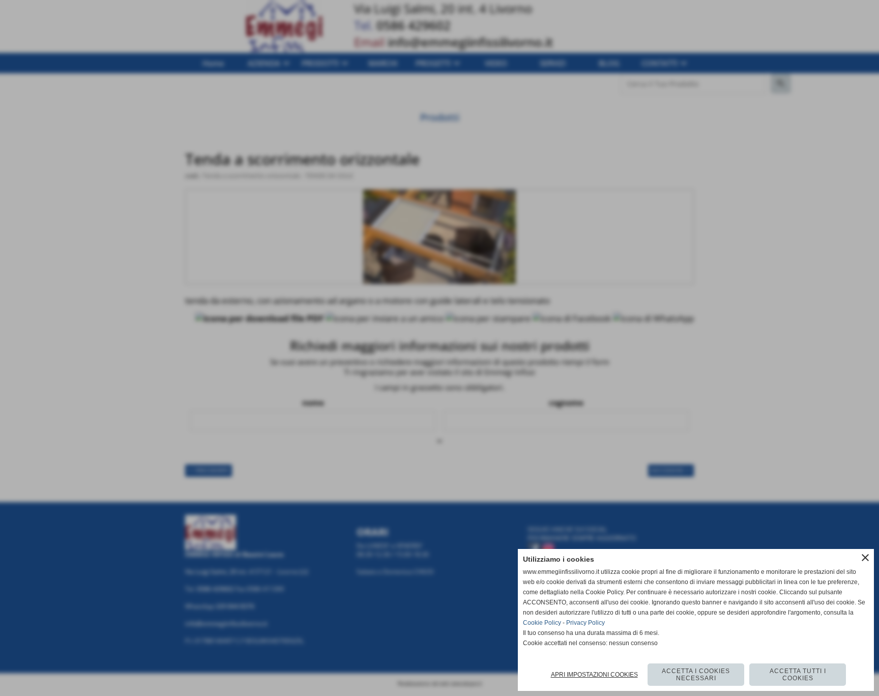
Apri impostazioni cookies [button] (594, 674)
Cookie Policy (542, 622)
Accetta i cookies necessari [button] (696, 675)
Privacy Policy (585, 622)
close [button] (865, 558)
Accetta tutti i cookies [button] (798, 675)
